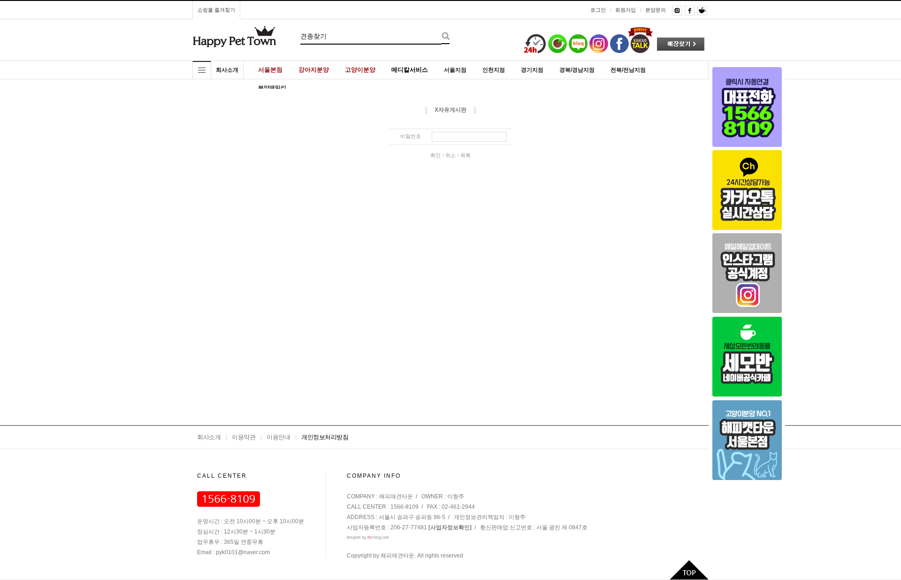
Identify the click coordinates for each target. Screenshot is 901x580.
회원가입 (625, 10)
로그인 (598, 10)
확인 (435, 155)
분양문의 (655, 10)
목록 (465, 155)
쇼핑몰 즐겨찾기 (216, 10)
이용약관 (243, 437)
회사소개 (209, 437)
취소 (450, 155)
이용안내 (278, 437)
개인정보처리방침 (324, 437)
